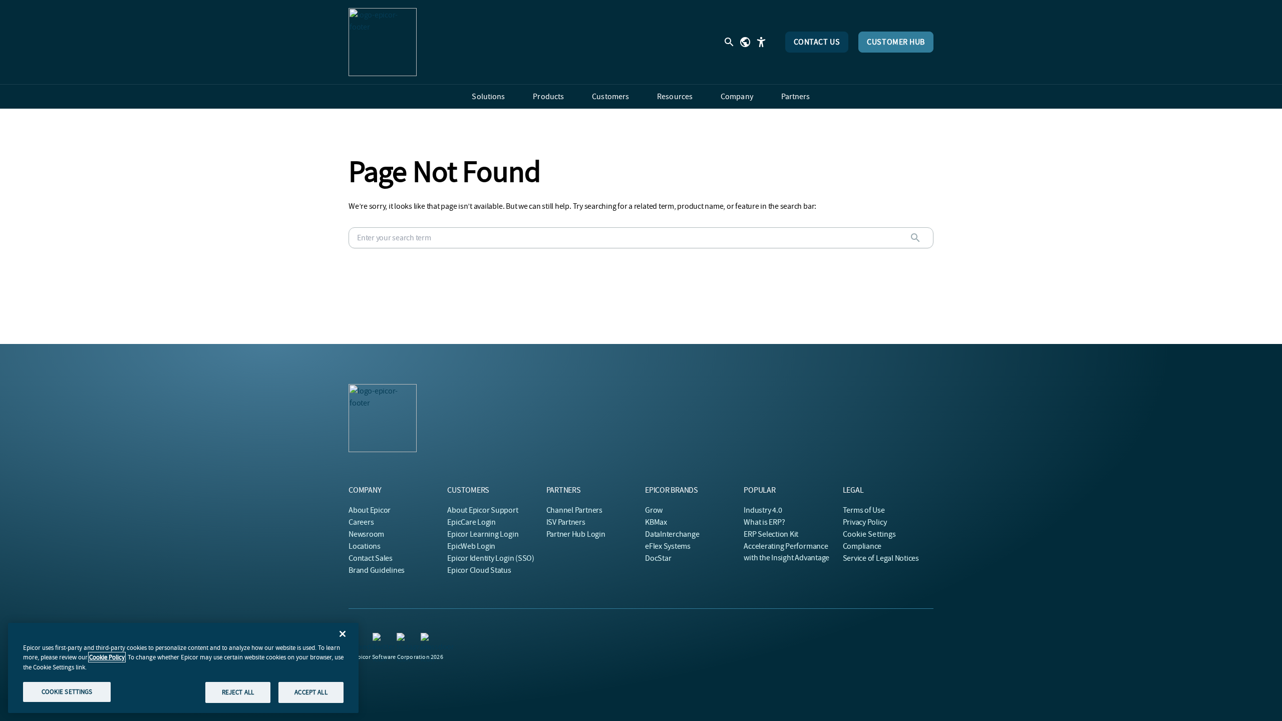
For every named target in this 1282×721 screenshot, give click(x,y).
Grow (654, 510)
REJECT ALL (238, 692)
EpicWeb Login (471, 546)
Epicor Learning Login (482, 534)
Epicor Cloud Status (479, 570)
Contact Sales (371, 558)
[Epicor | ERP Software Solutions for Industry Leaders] (383, 42)
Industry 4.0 (763, 510)
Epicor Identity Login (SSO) (490, 558)
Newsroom (366, 534)
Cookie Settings (869, 534)
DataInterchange (672, 534)
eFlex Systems (668, 546)
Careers (361, 522)
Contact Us (817, 42)
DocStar (658, 558)
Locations (365, 546)
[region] (183, 668)
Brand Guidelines (377, 570)
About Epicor (370, 510)
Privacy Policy (865, 522)
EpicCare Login (471, 522)
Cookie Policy (107, 657)
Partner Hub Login (575, 534)
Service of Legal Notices (881, 558)
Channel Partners (574, 510)
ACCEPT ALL (310, 692)
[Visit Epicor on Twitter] (379, 639)
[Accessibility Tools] (761, 42)
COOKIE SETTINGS (67, 691)
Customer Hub (896, 42)
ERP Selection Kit (771, 534)
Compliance (862, 546)
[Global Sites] (745, 42)
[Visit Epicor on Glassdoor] (427, 639)
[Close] (343, 634)
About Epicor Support (482, 510)
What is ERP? (764, 522)
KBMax (656, 522)
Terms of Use (864, 510)
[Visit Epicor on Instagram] (403, 639)
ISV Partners (565, 522)
